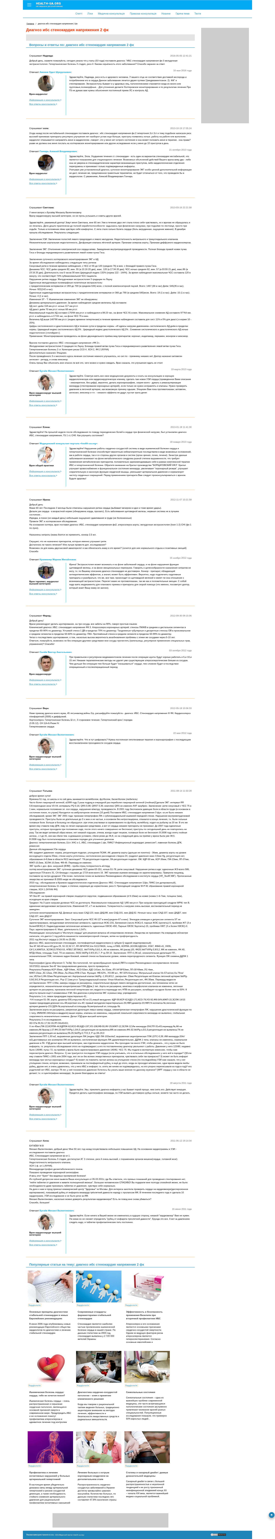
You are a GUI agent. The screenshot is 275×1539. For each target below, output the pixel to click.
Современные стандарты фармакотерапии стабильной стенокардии (94, 1315)
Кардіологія (35, 1305)
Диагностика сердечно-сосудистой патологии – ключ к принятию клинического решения (97, 1395)
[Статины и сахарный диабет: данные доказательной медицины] (148, 1447)
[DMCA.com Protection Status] (218, 1535)
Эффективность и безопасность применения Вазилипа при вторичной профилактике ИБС (144, 1315)
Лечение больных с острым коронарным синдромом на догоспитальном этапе (93, 1475)
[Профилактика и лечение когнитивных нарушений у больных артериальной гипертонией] (51, 1447)
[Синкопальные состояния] (148, 1367)
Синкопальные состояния (140, 1392)
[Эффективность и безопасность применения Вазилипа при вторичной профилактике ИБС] (148, 1286)
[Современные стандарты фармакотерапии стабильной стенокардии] (100, 1286)
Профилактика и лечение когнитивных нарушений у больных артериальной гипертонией (49, 1475)
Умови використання (37, 1534)
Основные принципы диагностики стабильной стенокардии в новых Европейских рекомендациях (48, 1315)
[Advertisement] (225, 75)
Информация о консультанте (44, 100)
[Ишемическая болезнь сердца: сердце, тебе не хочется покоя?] (51, 1367)
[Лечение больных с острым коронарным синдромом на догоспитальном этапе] (100, 1447)
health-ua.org (49, 4)
